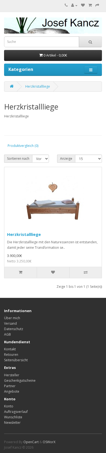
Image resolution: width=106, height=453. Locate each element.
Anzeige (66, 158)
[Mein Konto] (74, 5)
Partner (9, 386)
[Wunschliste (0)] (83, 5)
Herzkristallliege (37, 86)
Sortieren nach (18, 158)
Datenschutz (13, 329)
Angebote (11, 391)
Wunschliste (13, 417)
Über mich (12, 318)
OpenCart (31, 442)
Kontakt (10, 349)
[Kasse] (97, 5)
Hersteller (11, 375)
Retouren (11, 354)
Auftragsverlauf (16, 411)
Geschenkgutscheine (20, 380)
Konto (8, 406)
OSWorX (49, 442)
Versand (10, 323)
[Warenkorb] (90, 5)
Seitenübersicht (16, 360)
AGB (7, 334)
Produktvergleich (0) (23, 145)
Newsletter (12, 422)
